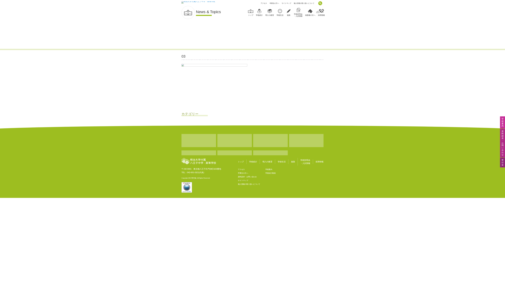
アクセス (264, 3)
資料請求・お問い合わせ (247, 177)
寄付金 (503, 162)
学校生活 (280, 15)
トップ (250, 15)
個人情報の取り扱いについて (304, 3)
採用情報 (320, 162)
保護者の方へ (310, 15)
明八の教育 (269, 15)
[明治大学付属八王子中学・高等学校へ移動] (317, 11)
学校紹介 (259, 15)
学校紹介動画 (270, 173)
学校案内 (268, 169)
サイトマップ (286, 3)
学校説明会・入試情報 (298, 15)
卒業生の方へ (274, 3)
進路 (288, 15)
